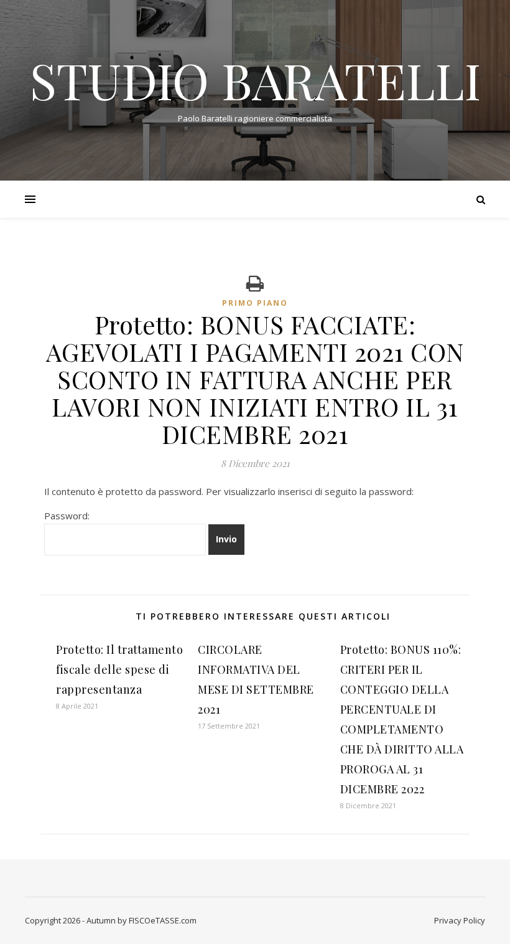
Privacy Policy (459, 920)
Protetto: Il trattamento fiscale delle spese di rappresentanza (119, 669)
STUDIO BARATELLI (255, 80)
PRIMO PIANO (255, 303)
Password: (67, 515)
